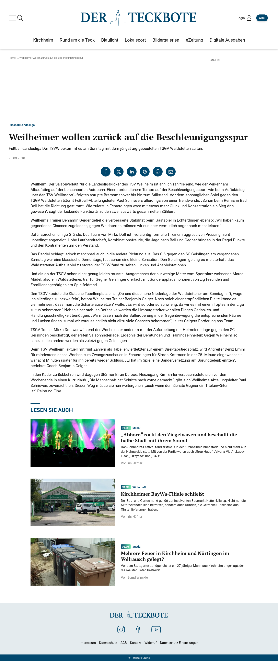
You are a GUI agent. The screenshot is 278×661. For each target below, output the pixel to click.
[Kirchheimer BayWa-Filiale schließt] (73, 502)
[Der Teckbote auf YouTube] (156, 629)
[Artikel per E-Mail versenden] (171, 172)
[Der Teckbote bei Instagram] (121, 629)
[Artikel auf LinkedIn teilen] (132, 172)
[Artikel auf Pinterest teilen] (145, 172)
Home (12, 58)
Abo (262, 18)
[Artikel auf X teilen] (119, 172)
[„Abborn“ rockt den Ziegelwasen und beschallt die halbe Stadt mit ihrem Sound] (73, 442)
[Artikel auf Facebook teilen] (106, 172)
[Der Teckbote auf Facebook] (138, 629)
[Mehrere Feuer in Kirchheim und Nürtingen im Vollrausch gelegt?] (73, 561)
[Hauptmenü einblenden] (13, 18)
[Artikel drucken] (158, 172)
